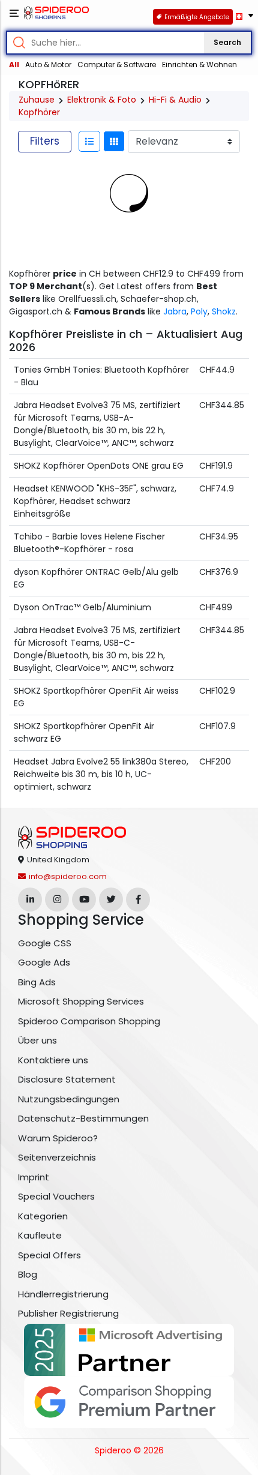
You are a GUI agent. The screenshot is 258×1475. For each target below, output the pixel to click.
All (14, 64)
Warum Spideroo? (58, 1138)
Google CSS (44, 943)
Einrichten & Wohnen (199, 64)
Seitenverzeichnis (57, 1157)
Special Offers (49, 1255)
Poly (199, 311)
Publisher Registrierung (68, 1313)
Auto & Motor (48, 64)
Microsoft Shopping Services (81, 1001)
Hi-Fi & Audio (175, 100)
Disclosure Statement (67, 1079)
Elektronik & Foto (101, 100)
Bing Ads (37, 982)
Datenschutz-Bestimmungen (83, 1118)
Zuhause (37, 100)
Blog (27, 1274)
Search (227, 42)
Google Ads (44, 962)
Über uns (37, 1040)
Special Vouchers (56, 1196)
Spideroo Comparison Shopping (89, 1021)
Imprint (33, 1177)
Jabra (175, 311)
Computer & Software (116, 64)
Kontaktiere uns (53, 1060)
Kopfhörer (39, 112)
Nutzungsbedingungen (68, 1099)
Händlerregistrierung (63, 1294)
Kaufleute (40, 1235)
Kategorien (43, 1216)
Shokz (224, 311)
